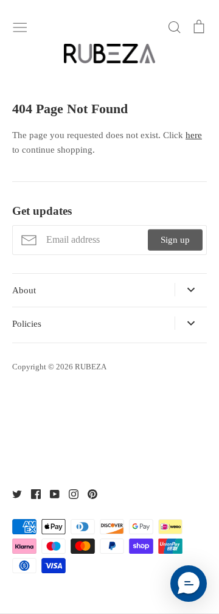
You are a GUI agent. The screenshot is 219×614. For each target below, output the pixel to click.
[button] (188, 583)
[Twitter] (12, 493)
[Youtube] (50, 493)
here (194, 135)
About (24, 290)
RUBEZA (90, 366)
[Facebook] (31, 493)
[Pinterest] (87, 493)
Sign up (175, 240)
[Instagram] (69, 493)
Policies (26, 324)
